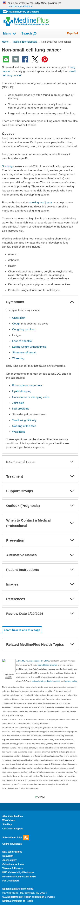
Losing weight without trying (29, 346)
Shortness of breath (24, 352)
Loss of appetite (22, 340)
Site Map (7, 824)
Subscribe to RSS (12, 837)
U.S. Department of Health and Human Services (28, 897)
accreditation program (47, 665)
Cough (16, 323)
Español (72, 33)
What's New (8, 820)
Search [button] (26, 33)
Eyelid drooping (21, 391)
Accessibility (9, 860)
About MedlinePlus (12, 816)
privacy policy (71, 681)
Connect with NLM (12, 844)
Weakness (18, 431)
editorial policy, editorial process (46, 681)
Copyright (7, 856)
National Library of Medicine (24, 11)
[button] (72, 302)
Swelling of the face (24, 425)
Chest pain (18, 317)
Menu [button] (7, 33)
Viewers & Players (12, 868)
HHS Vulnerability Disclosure (18, 872)
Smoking (7, 166)
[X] (35, 59)
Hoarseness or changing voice (31, 397)
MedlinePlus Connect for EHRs (19, 876)
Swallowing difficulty (24, 420)
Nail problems (20, 408)
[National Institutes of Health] (6, 12)
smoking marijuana (40, 202)
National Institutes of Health (17, 901)
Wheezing (18, 358)
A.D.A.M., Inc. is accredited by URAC (32, 661)
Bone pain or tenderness (27, 385)
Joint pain (18, 402)
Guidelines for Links (13, 864)
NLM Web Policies (12, 851)
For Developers (10, 880)
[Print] (15, 59)
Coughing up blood (24, 329)
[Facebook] (25, 59)
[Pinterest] (45, 59)
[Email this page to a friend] (6, 59)
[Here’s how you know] (40, 4)
